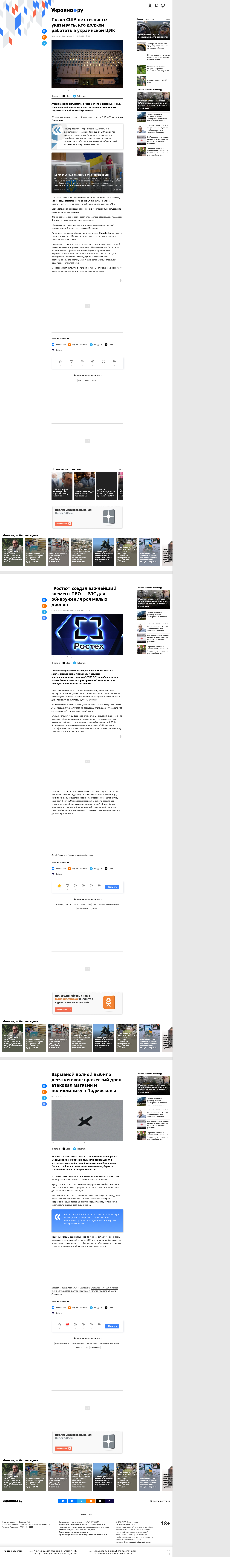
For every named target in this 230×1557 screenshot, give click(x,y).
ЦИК (79, 380)
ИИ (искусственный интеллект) (109, 904)
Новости (68, 904)
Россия (94, 380)
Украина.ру (89, 855)
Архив (83, 1514)
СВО (86, 1347)
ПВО (89, 904)
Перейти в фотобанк (79, 90)
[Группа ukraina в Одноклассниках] (90, 1501)
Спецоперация (95, 1347)
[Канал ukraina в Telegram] (81, 1501)
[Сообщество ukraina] (72, 1501)
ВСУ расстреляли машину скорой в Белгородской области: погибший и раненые (158, 140)
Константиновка (91, 1343)
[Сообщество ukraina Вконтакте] (62, 1501)
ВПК (94, 904)
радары (94, 908)
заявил (115, 233)
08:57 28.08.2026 (57, 1096)
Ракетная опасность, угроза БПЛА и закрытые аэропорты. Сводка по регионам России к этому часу (152, 104)
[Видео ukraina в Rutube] (109, 1501)
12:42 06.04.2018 (57, 36)
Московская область (62, 1343)
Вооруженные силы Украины (109, 1343)
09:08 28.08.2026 (57, 610)
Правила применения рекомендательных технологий (83, 1534)
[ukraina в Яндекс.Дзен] (100, 1501)
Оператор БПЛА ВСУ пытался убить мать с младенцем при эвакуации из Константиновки (85, 1289)
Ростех (83, 904)
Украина (86, 380)
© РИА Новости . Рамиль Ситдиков (62, 90)
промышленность (83, 908)
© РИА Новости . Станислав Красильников (64, 1143)
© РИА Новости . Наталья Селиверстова (63, 657)
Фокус (83, 117)
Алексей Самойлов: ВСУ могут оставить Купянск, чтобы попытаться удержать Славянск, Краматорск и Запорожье (158, 129)
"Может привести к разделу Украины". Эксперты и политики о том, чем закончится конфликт (157, 117)
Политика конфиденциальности (73, 1532)
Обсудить (112, 887)
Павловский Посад (78, 1343)
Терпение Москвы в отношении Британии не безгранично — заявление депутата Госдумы (158, 151)
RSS (90, 1514)
